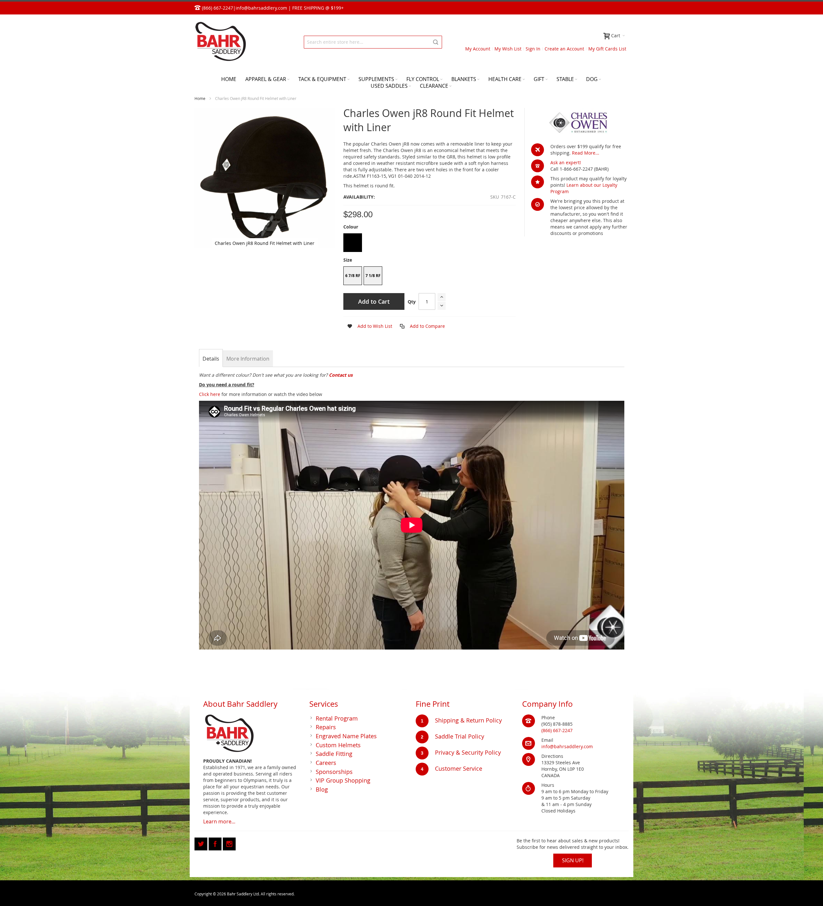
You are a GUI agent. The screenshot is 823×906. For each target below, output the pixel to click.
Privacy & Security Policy (468, 752)
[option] (352, 242)
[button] (367, 326)
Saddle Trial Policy (459, 736)
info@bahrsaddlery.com (261, 8)
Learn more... (219, 821)
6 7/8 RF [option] (352, 275)
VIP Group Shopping (343, 780)
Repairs (326, 727)
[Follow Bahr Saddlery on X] (201, 843)
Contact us (341, 375)
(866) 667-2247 (557, 730)
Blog (322, 789)
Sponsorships (334, 772)
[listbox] (429, 243)
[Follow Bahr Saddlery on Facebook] (216, 843)
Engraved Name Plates (346, 736)
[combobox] (373, 42)
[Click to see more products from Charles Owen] (580, 122)
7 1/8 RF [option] (373, 275)
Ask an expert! (565, 162)
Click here (209, 394)
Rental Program (337, 718)
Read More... (585, 153)
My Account (477, 49)
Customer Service (458, 768)
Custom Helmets (338, 745)
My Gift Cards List (607, 49)
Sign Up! (572, 860)
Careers (326, 763)
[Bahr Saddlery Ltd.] (220, 42)
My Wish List (507, 49)
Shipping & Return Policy (468, 720)
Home (199, 98)
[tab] (211, 358)
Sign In (533, 49)
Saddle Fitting (334, 754)
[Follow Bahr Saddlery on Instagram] (229, 843)
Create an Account (564, 49)
